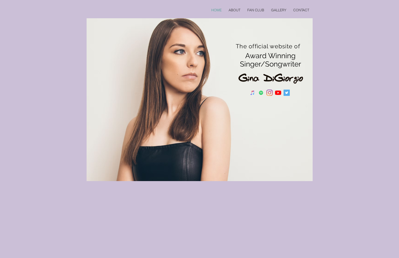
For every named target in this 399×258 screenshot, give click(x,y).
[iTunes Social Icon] (252, 93)
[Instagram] (269, 93)
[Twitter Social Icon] (287, 93)
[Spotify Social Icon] (261, 93)
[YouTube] (278, 93)
